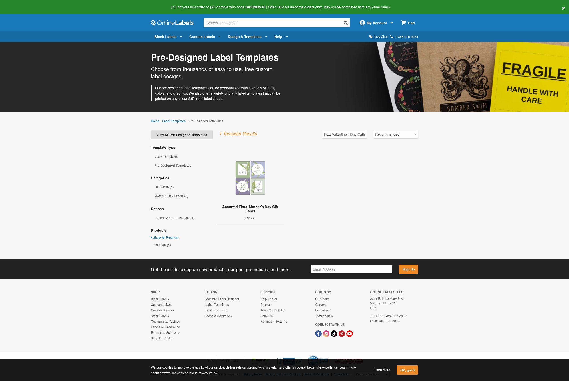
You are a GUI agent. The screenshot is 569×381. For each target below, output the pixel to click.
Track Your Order (272, 310)
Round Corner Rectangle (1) (174, 217)
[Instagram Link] (326, 333)
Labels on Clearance (165, 327)
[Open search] (346, 23)
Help (278, 36)
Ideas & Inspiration (219, 316)
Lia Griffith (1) (164, 187)
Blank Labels (165, 36)
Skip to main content (16, 4)
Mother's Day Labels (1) (171, 196)
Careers (321, 304)
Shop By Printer (162, 338)
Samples (266, 316)
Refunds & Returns (273, 321)
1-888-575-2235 (406, 36)
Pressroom (323, 310)
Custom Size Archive (165, 321)
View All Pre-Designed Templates (181, 134)
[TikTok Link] (334, 333)
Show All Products (165, 237)
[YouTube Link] (349, 333)
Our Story (322, 299)
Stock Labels (160, 316)
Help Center (268, 299)
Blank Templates (166, 156)
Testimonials (324, 316)
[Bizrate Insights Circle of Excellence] (327, 356)
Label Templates (174, 121)
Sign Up (409, 269)
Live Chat (381, 36)
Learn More (382, 369)
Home (155, 121)
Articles (265, 304)
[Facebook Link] (319, 333)
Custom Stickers (162, 310)
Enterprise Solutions (165, 332)
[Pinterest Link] (342, 333)
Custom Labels (202, 36)
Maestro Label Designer (222, 299)
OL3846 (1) (162, 245)
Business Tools (216, 310)
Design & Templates (245, 36)
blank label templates (245, 93)
